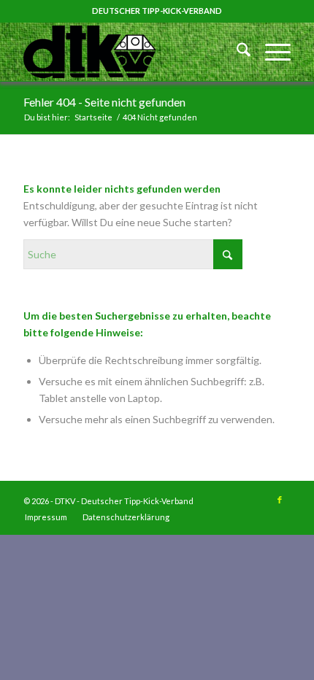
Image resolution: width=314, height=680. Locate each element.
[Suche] (236, 52)
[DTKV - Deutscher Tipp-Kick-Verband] (130, 52)
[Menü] (270, 52)
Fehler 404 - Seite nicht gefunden (104, 102)
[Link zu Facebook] (280, 500)
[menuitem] (236, 52)
